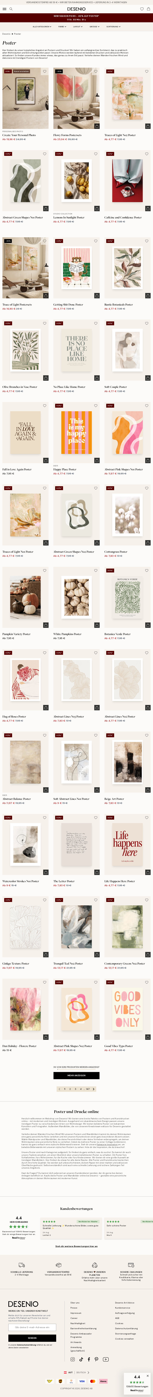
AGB (117, 1318)
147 (88, 1089)
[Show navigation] (4, 9)
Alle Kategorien (41, 26)
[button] (137, 1384)
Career (74, 1318)
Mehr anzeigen (76, 1075)
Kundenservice (122, 1308)
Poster (17, 34)
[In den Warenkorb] (97, 126)
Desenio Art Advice (124, 1302)
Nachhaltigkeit (78, 1323)
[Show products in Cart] (148, 9)
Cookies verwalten (124, 1339)
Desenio (6, 34)
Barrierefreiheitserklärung (84, 1328)
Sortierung (112, 26)
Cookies (119, 1323)
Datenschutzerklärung (26, 1345)
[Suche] (11, 9)
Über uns (75, 1302)
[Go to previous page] (59, 1089)
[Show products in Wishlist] (142, 9)
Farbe (61, 26)
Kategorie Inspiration (107, 1144)
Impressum (76, 1313)
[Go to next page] (93, 1089)
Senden (32, 1338)
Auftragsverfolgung (125, 1313)
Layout (76, 26)
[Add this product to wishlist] (45, 71)
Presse (74, 1308)
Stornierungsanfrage (125, 1333)
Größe (93, 26)
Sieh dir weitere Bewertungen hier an (76, 1246)
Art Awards (76, 1342)
